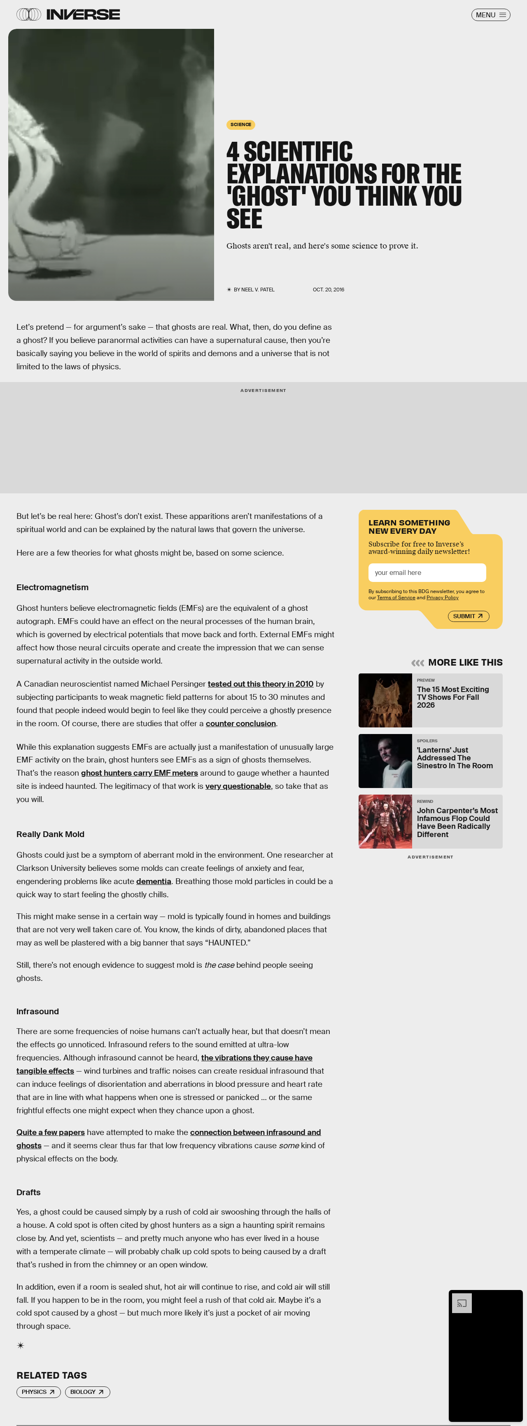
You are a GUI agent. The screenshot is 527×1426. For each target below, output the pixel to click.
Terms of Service (396, 597)
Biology (83, 1392)
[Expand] (457, 1297)
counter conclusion (241, 723)
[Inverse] (83, 14)
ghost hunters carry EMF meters (139, 773)
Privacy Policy (443, 597)
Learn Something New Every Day (409, 526)
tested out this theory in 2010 (261, 684)
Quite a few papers (50, 1132)
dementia (153, 881)
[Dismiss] (513, 1297)
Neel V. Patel (258, 289)
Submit (464, 616)
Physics (34, 1392)
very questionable (238, 786)
